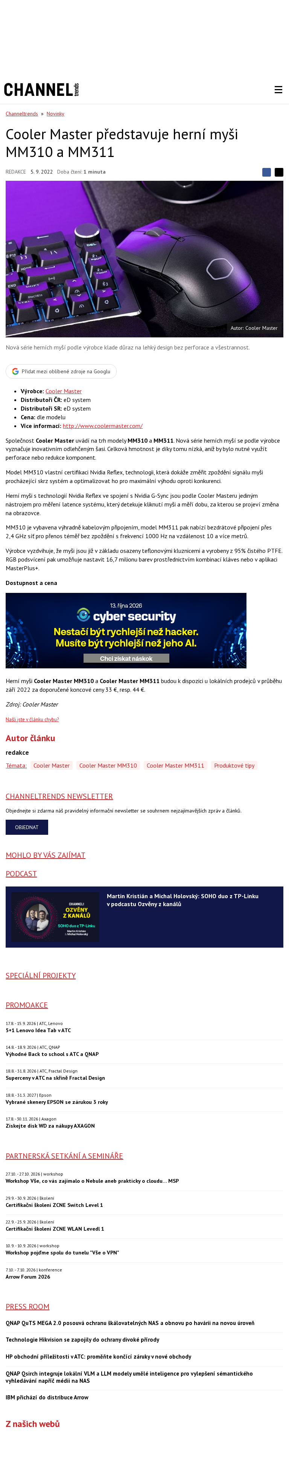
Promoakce (27, 1005)
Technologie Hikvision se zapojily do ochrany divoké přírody (82, 1339)
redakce (16, 171)
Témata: (16, 765)
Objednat (27, 827)
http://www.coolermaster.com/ (103, 425)
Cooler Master (64, 391)
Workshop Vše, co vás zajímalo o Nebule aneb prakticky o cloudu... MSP (92, 1180)
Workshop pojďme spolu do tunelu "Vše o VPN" (62, 1252)
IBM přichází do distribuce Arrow (47, 1397)
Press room (27, 1306)
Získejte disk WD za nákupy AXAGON (50, 1125)
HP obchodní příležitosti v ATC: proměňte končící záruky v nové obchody (98, 1356)
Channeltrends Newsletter (59, 796)
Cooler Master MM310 (108, 765)
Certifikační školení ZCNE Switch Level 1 (54, 1204)
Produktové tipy (234, 765)
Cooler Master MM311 (175, 765)
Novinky (55, 113)
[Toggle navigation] (278, 90)
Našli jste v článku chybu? (32, 719)
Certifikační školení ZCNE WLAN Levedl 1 (55, 1228)
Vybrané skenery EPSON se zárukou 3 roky (57, 1101)
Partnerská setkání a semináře (64, 1156)
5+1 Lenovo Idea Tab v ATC (38, 1030)
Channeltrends (22, 113)
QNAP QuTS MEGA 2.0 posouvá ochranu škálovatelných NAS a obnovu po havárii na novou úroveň (130, 1323)
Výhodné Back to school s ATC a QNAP (52, 1053)
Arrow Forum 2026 (28, 1276)
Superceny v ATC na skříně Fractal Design (55, 1077)
